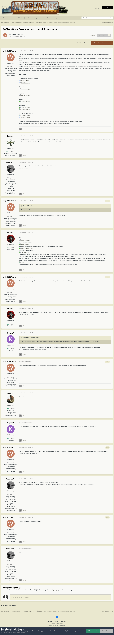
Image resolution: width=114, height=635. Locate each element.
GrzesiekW (10, 162)
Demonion (10, 232)
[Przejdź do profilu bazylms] (11, 142)
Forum (5, 18)
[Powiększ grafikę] (24, 240)
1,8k (13, 408)
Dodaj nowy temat (82, 42)
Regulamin (57, 18)
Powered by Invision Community (57, 625)
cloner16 (10, 393)
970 (13, 248)
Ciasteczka (63, 621)
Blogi (36, 18)
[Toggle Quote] (22, 206)
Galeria (42, 18)
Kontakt (56, 621)
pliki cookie (22, 631)
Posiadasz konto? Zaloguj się (91, 8)
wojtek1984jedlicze (17, 34)
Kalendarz (12, 18)
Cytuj (24, 129)
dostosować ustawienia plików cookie (64, 631)
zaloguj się (54, 590)
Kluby (29, 18)
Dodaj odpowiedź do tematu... (21, 597)
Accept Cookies (93, 631)
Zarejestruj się (107, 7)
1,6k (13, 348)
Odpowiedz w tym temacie (101, 42)
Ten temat (103, 18)
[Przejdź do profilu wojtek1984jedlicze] (5, 35)
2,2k (13, 178)
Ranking (49, 18)
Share (93, 35)
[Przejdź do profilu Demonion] (11, 239)
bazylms (10, 136)
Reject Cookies (106, 631)
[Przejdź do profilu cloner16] (11, 399)
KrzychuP (10, 333)
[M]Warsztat (21, 36)
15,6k (13, 151)
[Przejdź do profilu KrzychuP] (11, 339)
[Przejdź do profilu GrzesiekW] (11, 169)
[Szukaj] (110, 18)
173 (13, 66)
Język (49, 621)
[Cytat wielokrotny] (20, 129)
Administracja (21, 18)
